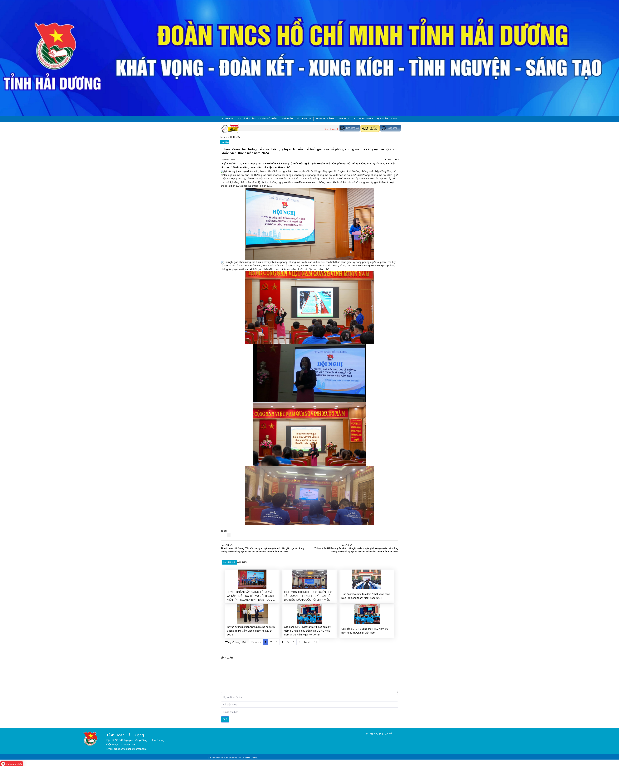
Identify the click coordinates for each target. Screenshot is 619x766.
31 (315, 642)
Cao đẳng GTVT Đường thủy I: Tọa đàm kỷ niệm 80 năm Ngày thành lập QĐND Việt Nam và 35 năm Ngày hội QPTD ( (307, 630)
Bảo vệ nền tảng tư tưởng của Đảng (258, 119)
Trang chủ (228, 119)
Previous (256, 642)
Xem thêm (242, 562)
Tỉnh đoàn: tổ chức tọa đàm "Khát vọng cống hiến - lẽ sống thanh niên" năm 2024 (365, 596)
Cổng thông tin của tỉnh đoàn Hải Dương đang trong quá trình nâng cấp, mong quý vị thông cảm (329, 129)
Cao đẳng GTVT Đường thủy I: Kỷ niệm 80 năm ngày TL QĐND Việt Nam (364, 630)
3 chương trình (324, 119)
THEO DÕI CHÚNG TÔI (379, 734)
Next (307, 642)
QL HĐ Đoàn (365, 119)
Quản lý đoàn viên (387, 119)
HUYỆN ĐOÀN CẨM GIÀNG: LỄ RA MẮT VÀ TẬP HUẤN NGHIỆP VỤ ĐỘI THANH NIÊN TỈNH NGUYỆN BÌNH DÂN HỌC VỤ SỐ (250, 596)
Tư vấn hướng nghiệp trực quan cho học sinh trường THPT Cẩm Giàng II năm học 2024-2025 (251, 630)
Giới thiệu (287, 119)
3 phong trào (346, 119)
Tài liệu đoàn (304, 119)
